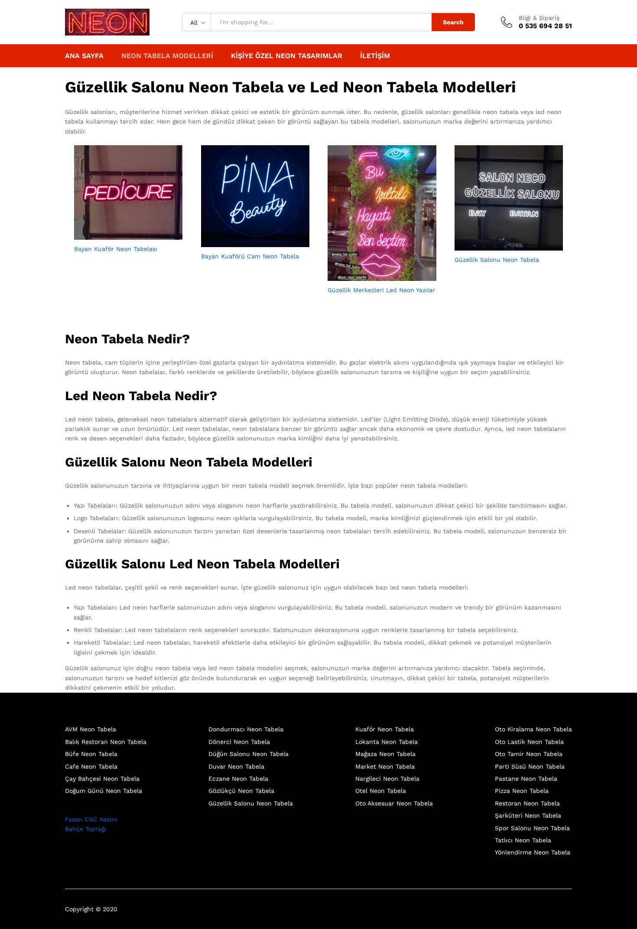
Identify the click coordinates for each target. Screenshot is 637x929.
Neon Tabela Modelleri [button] (167, 55)
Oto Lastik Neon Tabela (529, 741)
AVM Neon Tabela (90, 729)
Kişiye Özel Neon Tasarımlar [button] (286, 55)
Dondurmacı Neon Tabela (245, 729)
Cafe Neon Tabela (91, 766)
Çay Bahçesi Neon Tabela (102, 778)
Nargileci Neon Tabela (387, 778)
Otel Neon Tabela (380, 790)
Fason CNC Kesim (91, 819)
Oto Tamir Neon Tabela (528, 753)
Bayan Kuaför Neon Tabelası (115, 248)
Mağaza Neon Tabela (385, 753)
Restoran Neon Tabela (527, 803)
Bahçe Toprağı (85, 828)
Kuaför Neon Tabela (384, 729)
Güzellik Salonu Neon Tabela (497, 259)
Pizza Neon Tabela (522, 790)
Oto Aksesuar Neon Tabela (394, 803)
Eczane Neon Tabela (238, 778)
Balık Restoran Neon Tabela (105, 741)
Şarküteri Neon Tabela (528, 815)
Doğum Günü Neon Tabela (103, 790)
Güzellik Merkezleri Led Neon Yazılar (381, 290)
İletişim (375, 55)
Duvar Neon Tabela (236, 766)
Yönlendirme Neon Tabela (532, 852)
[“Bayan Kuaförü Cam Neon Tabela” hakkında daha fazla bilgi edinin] (245, 242)
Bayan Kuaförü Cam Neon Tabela (250, 256)
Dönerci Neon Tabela (239, 741)
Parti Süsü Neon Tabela (530, 766)
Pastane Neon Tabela (526, 778)
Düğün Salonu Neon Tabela (248, 753)
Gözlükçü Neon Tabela (241, 790)
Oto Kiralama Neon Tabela (533, 729)
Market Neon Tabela (385, 766)
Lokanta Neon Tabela (386, 741)
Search (453, 22)
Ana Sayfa (84, 55)
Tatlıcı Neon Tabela (523, 840)
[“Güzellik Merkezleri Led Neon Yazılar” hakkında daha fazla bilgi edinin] (371, 275)
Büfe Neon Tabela (91, 753)
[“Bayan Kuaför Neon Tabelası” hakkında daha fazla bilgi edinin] (118, 234)
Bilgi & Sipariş (539, 17)
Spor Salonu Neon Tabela (532, 828)
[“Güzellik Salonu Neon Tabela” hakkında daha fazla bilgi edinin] (498, 245)
